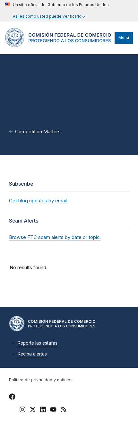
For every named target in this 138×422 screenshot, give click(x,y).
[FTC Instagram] (22, 410)
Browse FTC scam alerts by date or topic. (55, 237)
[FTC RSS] (63, 410)
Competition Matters (38, 132)
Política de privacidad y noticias (41, 379)
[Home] (58, 45)
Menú (123, 37)
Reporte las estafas (37, 343)
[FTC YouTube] (53, 410)
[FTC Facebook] (12, 397)
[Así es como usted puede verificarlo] (57, 11)
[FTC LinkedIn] (43, 410)
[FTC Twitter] (33, 409)
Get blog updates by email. (38, 201)
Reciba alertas (32, 353)
